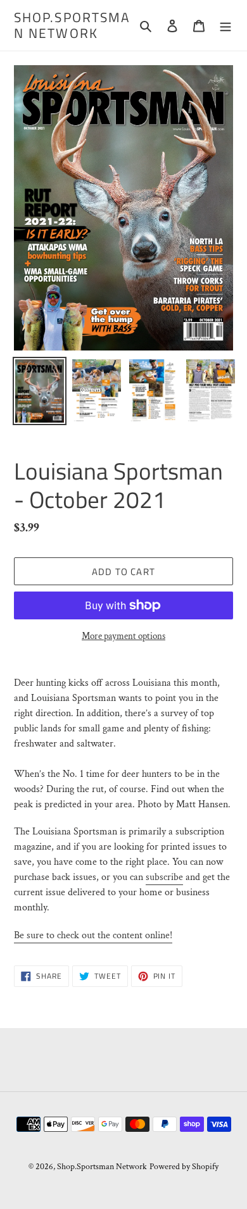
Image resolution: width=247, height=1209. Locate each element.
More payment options (123, 636)
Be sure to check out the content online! (93, 935)
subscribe (164, 877)
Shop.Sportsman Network (72, 25)
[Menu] (225, 25)
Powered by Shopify (183, 1166)
